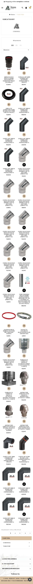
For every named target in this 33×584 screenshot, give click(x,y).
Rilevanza (16, 50)
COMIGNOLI (16, 31)
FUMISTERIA (6, 538)
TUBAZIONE (6, 546)
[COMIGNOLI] (16, 26)
